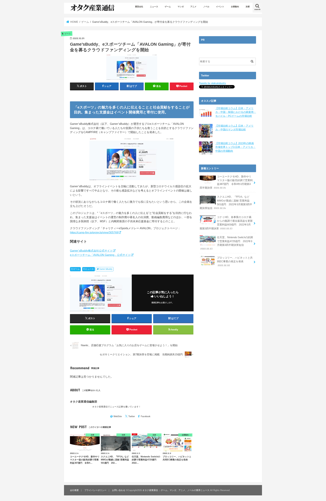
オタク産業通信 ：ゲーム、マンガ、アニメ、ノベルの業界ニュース (175, 490)
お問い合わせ (118, 490)
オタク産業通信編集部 (83, 401)
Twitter (131, 416)
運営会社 (139, 6)
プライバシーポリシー (95, 490)
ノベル (206, 6)
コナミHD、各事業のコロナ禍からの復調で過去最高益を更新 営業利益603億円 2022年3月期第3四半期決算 (226, 223)
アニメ (193, 6)
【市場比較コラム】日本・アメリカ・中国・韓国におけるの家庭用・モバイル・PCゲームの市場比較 (235, 112)
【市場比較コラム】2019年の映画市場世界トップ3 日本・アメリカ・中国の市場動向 (235, 147)
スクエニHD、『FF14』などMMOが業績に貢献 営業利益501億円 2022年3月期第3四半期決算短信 (226, 202)
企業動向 (235, 6)
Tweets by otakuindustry (212, 83)
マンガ (181, 6)
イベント (220, 6)
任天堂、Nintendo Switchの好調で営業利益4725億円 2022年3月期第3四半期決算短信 (226, 243)
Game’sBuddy (105, 269)
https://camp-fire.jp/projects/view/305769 (94, 232)
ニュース (154, 6)
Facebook (145, 416)
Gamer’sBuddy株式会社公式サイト (91, 250)
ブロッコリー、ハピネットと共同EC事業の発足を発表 (235, 261)
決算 (248, 6)
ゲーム (168, 6)
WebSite (117, 416)
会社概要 (74, 490)
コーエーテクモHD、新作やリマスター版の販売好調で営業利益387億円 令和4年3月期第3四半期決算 (226, 182)
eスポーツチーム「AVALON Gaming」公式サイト (100, 254)
